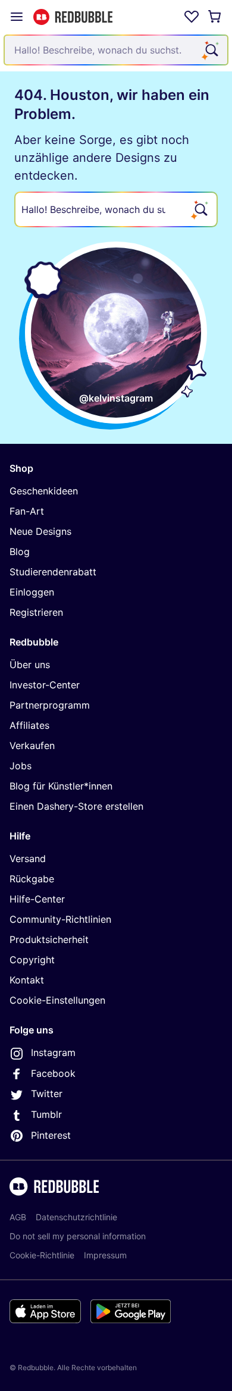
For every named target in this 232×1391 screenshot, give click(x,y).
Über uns (30, 665)
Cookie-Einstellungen (57, 1000)
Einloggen (32, 592)
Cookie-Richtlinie (42, 1255)
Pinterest (51, 1135)
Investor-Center (45, 685)
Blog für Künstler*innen (61, 786)
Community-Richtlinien (60, 919)
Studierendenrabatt (53, 572)
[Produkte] (17, 17)
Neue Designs (40, 531)
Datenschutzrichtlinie (76, 1217)
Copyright (32, 960)
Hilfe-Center (37, 899)
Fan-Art (27, 511)
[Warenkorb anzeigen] (215, 17)
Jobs (21, 766)
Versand (28, 858)
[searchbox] (116, 209)
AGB (18, 1217)
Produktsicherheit (49, 939)
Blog (20, 551)
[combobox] (116, 50)
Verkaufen (32, 745)
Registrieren (36, 612)
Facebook (53, 1073)
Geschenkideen (44, 491)
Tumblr (46, 1114)
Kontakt (27, 980)
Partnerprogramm (50, 705)
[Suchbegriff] (210, 50)
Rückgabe (32, 879)
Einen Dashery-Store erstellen (76, 806)
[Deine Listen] (191, 17)
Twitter (46, 1093)
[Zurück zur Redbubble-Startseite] (72, 17)
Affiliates (29, 725)
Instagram (53, 1052)
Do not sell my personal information (78, 1236)
